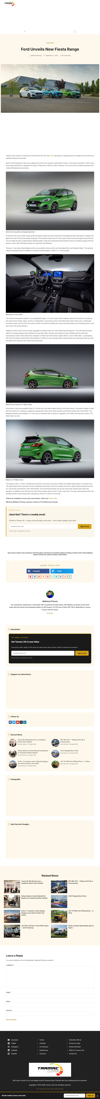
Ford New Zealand (59, 553)
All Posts (50, 613)
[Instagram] (21, 722)
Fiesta (52, 156)
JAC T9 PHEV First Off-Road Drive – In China (75, 761)
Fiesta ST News (16, 553)
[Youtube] (17, 722)
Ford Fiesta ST (48, 553)
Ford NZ (74, 553)
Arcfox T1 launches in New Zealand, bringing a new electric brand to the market (33, 913)
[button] (25, 31)
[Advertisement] (66, 14)
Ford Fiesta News (38, 553)
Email (8, 1001)
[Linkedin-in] (24, 722)
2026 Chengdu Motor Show (69, 751)
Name (8, 992)
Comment (10, 965)
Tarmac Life (52, 498)
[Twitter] (14, 722)
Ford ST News (82, 553)
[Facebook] (10, 722)
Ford (48, 43)
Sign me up (84, 526)
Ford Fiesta (28, 553)
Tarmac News (62, 554)
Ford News (68, 553)
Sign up (90, 1095)
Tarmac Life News (52, 554)
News (52, 43)
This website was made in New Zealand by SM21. (50, 1089)
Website (9, 1010)
